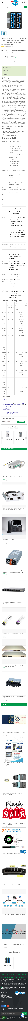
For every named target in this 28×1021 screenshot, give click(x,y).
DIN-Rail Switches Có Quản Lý (9, 406)
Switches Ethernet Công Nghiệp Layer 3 (11, 412)
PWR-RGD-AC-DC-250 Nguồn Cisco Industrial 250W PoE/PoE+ (14, 697)
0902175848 (4, 992)
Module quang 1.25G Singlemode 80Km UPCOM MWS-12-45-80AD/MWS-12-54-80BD (13, 634)
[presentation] (2, 438)
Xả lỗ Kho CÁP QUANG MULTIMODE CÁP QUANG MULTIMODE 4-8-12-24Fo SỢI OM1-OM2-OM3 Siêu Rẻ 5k (14, 854)
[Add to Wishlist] (12, 57)
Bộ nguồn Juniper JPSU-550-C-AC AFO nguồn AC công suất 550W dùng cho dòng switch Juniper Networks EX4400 (13, 571)
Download (5, 74)
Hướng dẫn (5, 399)
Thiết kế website (21, 1018)
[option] (4, 33)
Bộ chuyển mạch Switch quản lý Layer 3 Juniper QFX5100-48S (13, 603)
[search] (25, 7)
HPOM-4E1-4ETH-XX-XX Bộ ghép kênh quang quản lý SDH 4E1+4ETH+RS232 (14, 665)
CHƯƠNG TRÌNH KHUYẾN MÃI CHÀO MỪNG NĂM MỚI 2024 (13, 763)
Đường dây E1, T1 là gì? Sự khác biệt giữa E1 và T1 (14, 944)
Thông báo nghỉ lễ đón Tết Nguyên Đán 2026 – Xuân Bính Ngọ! (14, 733)
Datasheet (5, 400)
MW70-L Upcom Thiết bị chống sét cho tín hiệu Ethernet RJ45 (12, 477)
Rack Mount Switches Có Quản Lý (10, 410)
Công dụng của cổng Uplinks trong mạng (11, 884)
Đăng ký (24, 1013)
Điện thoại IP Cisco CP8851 (8, 539)
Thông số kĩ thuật (6, 71)
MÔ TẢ (5, 62)
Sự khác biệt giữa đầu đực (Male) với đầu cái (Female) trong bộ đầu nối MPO (12, 794)
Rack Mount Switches (7, 409)
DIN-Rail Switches (6, 408)
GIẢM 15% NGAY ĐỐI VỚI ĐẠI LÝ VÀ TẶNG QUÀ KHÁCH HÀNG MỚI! (14, 824)
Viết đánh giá (10, 46)
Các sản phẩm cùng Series (8, 73)
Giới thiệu (5, 69)
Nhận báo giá (5, 54)
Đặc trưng (5, 70)
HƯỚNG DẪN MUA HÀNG (14, 63)
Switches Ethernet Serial (8, 413)
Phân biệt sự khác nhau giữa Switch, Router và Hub (14, 914)
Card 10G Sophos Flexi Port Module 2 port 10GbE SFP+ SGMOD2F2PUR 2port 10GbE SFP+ (13, 509)
